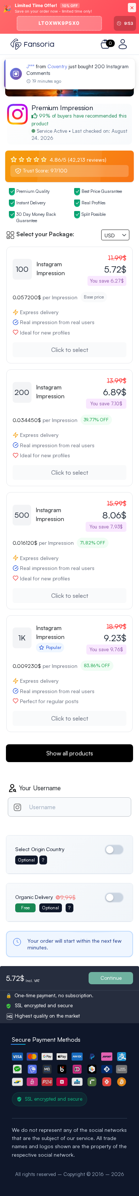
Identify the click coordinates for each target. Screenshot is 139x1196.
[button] (17, 1056)
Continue (111, 978)
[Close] (132, 7)
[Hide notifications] (128, 67)
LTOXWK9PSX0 (59, 23)
